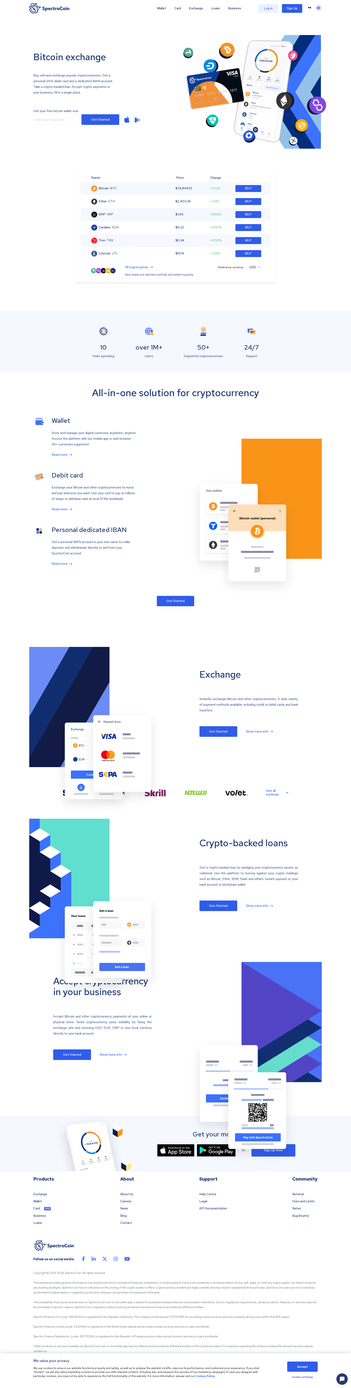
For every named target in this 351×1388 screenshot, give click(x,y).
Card (177, 8)
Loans (215, 8)
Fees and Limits (303, 1201)
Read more (60, 455)
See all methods (272, 792)
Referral (298, 1194)
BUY (248, 188)
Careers (125, 1201)
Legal (203, 1201)
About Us (126, 1194)
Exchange (196, 8)
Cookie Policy (205, 1376)
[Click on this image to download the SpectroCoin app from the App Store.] (127, 119)
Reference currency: (231, 267)
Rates (296, 1208)
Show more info (257, 731)
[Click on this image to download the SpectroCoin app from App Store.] (175, 1150)
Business (234, 8)
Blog (123, 1216)
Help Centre (207, 1194)
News (124, 1208)
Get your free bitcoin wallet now (55, 111)
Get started (100, 119)
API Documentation (213, 1208)
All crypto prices (136, 267)
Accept (302, 1366)
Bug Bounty (300, 1216)
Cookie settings (302, 1377)
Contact (126, 1223)
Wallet (161, 8)
